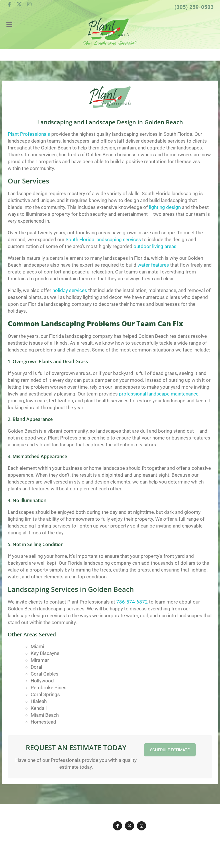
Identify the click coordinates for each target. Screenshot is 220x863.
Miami (37, 646)
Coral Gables (44, 674)
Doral (36, 667)
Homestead (43, 722)
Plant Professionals (29, 134)
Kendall (39, 708)
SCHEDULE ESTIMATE (170, 750)
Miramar (40, 660)
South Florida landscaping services (103, 239)
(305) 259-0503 (194, 7)
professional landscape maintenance (159, 394)
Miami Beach (45, 715)
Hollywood (42, 681)
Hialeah (39, 701)
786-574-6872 (132, 602)
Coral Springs (45, 694)
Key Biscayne (45, 653)
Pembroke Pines (48, 687)
